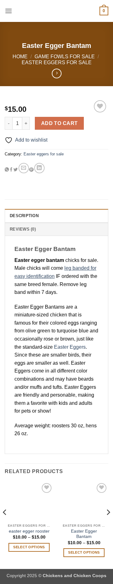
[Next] (108, 525)
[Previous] (5, 525)
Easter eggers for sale (57, 62)
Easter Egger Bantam (84, 534)
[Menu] (8, 10)
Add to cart (59, 123)
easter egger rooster (29, 531)
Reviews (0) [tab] (23, 229)
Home (20, 56)
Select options (29, 547)
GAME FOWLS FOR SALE (65, 56)
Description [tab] (24, 215)
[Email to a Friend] (24, 168)
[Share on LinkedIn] (39, 168)
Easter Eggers (70, 347)
